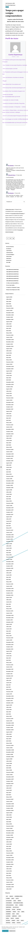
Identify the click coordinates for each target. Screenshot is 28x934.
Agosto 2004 (9, 866)
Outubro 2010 (9, 700)
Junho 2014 (9, 601)
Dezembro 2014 (10, 588)
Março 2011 (8, 689)
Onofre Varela (8, 256)
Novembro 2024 (10, 341)
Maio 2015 (8, 577)
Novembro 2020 (10, 429)
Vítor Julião (8, 262)
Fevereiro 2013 (9, 637)
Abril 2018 (8, 498)
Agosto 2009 (9, 732)
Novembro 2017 (9, 510)
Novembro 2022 (10, 384)
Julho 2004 (8, 868)
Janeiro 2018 (9, 505)
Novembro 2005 (10, 832)
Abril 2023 (8, 379)
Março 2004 (9, 877)
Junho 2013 (8, 628)
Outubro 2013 (9, 619)
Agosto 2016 (9, 543)
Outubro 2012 (9, 646)
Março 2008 (9, 770)
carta (17, 898)
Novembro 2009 (10, 725)
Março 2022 (9, 395)
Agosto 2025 (9, 321)
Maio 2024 (8, 355)
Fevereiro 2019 (9, 476)
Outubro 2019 (9, 458)
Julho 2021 (8, 413)
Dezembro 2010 (10, 696)
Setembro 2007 (9, 783)
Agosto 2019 (9, 462)
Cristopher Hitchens (18, 902)
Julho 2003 (8, 888)
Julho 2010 (8, 707)
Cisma (14, 900)
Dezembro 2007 (10, 776)
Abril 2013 (8, 633)
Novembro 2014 (9, 590)
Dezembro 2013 (9, 615)
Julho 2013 (8, 626)
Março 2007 (9, 797)
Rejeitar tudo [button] (12, 930)
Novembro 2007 (10, 779)
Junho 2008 (9, 763)
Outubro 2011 (9, 673)
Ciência (19, 900)
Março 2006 (9, 823)
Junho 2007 (9, 790)
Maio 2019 (8, 469)
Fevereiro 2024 (9, 362)
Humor (14, 911)
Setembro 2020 (9, 433)
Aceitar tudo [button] (5, 930)
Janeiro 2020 (9, 451)
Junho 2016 (8, 548)
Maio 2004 (8, 873)
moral (7, 918)
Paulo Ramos (8, 258)
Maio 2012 (8, 658)
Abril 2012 (8, 660)
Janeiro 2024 (9, 364)
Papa (18, 920)
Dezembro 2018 (10, 480)
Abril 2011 (8, 687)
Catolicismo (8, 900)
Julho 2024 (8, 350)
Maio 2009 (8, 738)
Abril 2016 (8, 552)
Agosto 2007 (9, 785)
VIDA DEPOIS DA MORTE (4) (12, 274)
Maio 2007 (8, 792)
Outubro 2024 (9, 344)
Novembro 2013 (9, 617)
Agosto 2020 (9, 436)
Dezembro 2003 (10, 884)
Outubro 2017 (9, 512)
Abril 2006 (8, 821)
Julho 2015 (8, 572)
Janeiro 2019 (9, 478)
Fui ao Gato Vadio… (10, 285)
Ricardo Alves (8, 260)
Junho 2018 (9, 494)
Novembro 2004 (10, 859)
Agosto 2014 (9, 597)
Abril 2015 (8, 579)
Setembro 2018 (9, 487)
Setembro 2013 (9, 622)
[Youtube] (13, 238)
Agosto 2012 (9, 651)
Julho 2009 (8, 734)
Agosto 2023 (9, 371)
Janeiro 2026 (9, 310)
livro (19, 916)
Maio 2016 (8, 550)
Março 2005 (9, 850)
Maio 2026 (8, 301)
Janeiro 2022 (9, 400)
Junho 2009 (9, 736)
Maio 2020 (8, 442)
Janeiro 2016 (9, 559)
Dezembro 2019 (9, 453)
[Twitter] (10, 238)
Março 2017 (8, 527)
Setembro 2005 (9, 837)
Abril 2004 (8, 875)
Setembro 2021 (9, 409)
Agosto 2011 (9, 678)
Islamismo (8, 913)
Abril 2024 (8, 357)
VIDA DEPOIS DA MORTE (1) (12, 280)
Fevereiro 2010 (9, 718)
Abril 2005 (8, 848)
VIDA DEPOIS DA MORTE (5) (12, 271)
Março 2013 (8, 635)
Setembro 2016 (9, 541)
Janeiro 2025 (9, 337)
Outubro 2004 (9, 862)
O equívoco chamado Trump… (13, 287)
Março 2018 (9, 501)
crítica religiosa (9, 905)
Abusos (11, 896)
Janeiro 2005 (9, 855)
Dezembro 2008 (10, 749)
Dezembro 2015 (9, 561)
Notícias (8, 920)
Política (18, 922)
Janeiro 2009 (9, 747)
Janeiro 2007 (9, 801)
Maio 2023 (8, 377)
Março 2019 (8, 474)
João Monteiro (9, 250)
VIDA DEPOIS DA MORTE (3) (12, 276)
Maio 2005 (8, 846)
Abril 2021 (8, 420)
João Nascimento (9, 252)
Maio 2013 (8, 631)
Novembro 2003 (10, 886)
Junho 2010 (9, 709)
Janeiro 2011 (9, 693)
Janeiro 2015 (9, 586)
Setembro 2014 (9, 595)
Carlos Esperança (15, 55)
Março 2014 (9, 608)
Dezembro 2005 (10, 830)
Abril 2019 (8, 471)
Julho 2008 (8, 761)
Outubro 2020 (9, 431)
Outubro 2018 (9, 485)
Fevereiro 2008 (9, 772)
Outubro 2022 (9, 386)
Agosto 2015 (9, 570)
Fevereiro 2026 (9, 308)
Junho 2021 (8, 415)
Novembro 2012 (9, 644)
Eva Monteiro (8, 248)
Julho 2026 (8, 299)
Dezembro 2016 (9, 534)
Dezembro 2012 (9, 642)
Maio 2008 (8, 765)
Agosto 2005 (9, 839)
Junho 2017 (8, 521)
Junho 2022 (9, 393)
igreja (22, 911)
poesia (13, 922)
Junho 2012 (8, 655)
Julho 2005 (8, 841)
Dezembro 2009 (10, 723)
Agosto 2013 (9, 624)
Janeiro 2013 (9, 640)
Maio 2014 (8, 604)
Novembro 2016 (9, 536)
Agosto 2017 (9, 516)
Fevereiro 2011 (9, 691)
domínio (21, 905)
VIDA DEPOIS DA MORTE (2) (12, 278)
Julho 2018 (8, 492)
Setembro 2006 (9, 810)
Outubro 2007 (9, 781)
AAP (7, 896)
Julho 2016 (8, 545)
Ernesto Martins (10, 246)
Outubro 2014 (9, 593)
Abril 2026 (8, 303)
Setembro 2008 (10, 756)
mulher (17, 918)
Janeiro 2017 (9, 532)
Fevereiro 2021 (9, 424)
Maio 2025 (8, 328)
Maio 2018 (8, 496)
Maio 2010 (8, 711)
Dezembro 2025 (10, 312)
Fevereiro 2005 (9, 853)
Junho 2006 (9, 817)
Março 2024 (9, 359)
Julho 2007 (8, 788)
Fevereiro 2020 (9, 449)
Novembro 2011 (9, 671)
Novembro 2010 (9, 698)
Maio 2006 (8, 819)
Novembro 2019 (9, 456)
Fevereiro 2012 (9, 664)
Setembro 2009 (9, 729)
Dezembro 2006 (10, 803)
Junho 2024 (9, 353)
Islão (13, 913)
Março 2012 (8, 662)
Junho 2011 (8, 682)
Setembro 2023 (9, 368)
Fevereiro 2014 (9, 610)
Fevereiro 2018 (9, 503)
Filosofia (8, 909)
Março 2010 (9, 716)
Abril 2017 (8, 525)
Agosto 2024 (9, 348)
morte (12, 918)
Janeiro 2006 (9, 828)
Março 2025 (9, 332)
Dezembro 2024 (10, 339)
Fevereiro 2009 (9, 745)
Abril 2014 (8, 606)
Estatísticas (16, 907)
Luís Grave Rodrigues (10, 254)
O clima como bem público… (12, 283)
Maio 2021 (8, 418)
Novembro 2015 (9, 563)
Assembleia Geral (18, 896)
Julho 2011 (8, 680)
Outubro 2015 (9, 566)
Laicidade (8, 916)
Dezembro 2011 (9, 669)
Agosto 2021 (9, 411)
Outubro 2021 (9, 406)
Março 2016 (8, 554)
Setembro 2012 (9, 649)
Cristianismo (9, 902)
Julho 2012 (8, 653)
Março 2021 (8, 422)
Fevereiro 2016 (9, 557)
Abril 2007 (8, 794)
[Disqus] (15, 145)
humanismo (8, 911)
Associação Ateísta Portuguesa (17, 213)
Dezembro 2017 (9, 507)
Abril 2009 (8, 740)
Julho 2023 (8, 373)
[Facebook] (7, 238)
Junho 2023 (9, 375)
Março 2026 (9, 306)
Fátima (13, 909)
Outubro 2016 (9, 539)
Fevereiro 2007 (9, 799)
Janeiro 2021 (9, 427)
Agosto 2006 (9, 812)
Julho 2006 (8, 814)
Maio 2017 (8, 523)
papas (22, 920)
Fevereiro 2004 (9, 880)
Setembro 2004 (10, 864)
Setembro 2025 (9, 319)
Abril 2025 (8, 330)
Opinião (13, 920)
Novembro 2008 (10, 752)
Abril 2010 (8, 714)
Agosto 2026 (9, 297)
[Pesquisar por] (24, 202)
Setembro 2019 (9, 460)
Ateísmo (8, 898)
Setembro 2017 (9, 514)
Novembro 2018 (9, 483)
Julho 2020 (8, 438)
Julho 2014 (8, 599)
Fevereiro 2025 (9, 335)
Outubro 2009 (9, 727)
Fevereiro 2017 (9, 530)
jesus (17, 913)
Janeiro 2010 (9, 720)
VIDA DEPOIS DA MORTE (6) (12, 269)
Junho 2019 (8, 467)
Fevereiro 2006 (9, 826)
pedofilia (8, 922)
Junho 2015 (8, 575)
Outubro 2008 (9, 754)
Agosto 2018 (9, 489)
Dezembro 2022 (10, 382)
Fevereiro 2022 (9, 397)
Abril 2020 (8, 445)
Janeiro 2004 (9, 882)
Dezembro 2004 (10, 857)
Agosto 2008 (9, 758)
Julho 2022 (8, 391)
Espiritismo (8, 907)
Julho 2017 (8, 519)
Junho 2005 (9, 844)
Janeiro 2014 (9, 613)
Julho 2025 (8, 323)
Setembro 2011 (9, 675)
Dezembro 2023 (10, 366)
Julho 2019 (8, 465)
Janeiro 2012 (9, 666)
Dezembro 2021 (9, 402)
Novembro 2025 (10, 314)
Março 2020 (9, 447)
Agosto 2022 (9, 388)
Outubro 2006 (9, 808)
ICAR (19, 911)
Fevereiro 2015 (9, 584)
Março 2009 (9, 743)
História (19, 909)
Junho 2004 (9, 871)
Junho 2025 (9, 326)
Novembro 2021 (9, 404)
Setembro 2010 (9, 702)
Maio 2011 (8, 684)
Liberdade (14, 916)
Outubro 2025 (9, 317)
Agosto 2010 (9, 705)
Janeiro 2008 (9, 774)
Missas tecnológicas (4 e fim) (13, 289)
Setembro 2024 (9, 346)
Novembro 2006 (10, 806)
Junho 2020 (9, 440)
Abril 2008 (8, 767)
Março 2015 (8, 581)
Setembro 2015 (9, 568)
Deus (16, 905)
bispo (13, 898)
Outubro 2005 (9, 835)
